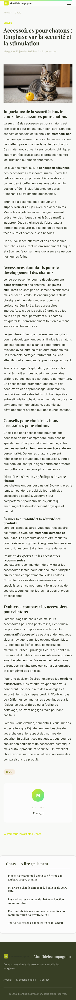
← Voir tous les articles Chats (22, 834)
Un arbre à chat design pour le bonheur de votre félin (37, 889)
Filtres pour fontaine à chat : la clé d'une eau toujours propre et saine (35, 877)
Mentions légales (26, 979)
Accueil (7, 12)
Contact (44, 979)
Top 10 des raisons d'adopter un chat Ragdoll (35, 923)
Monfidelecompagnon (52, 956)
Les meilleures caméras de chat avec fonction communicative (36, 901)
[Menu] (68, 3)
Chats (18, 12)
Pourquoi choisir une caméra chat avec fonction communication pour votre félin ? (37, 913)
